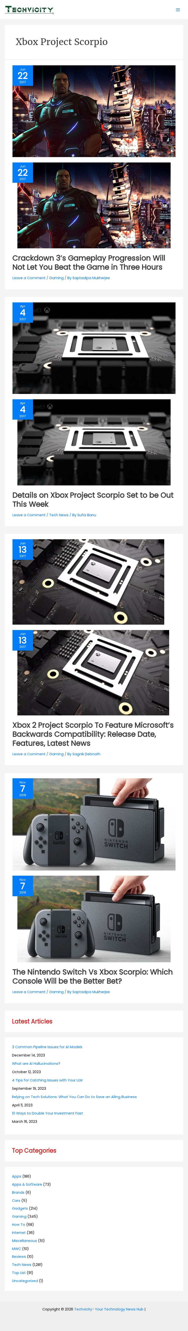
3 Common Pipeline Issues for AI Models (47, 1046)
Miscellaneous (24, 1240)
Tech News (59, 515)
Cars (16, 1200)
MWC (16, 1248)
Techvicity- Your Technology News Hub (108, 1309)
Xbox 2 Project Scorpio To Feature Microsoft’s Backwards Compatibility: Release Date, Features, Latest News (93, 734)
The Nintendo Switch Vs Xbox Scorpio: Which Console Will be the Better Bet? (92, 976)
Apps (16, 1176)
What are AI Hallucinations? (36, 1063)
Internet (19, 1232)
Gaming (56, 277)
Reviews (19, 1256)
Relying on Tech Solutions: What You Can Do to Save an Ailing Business (74, 1096)
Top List (19, 1272)
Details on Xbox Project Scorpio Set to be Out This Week (93, 499)
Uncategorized (25, 1280)
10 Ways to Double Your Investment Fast (47, 1113)
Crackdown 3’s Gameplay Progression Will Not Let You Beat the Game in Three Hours (88, 262)
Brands (18, 1192)
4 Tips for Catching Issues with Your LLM (47, 1080)
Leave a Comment (29, 277)
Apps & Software (27, 1184)
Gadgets (20, 1208)
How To (18, 1224)
